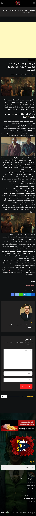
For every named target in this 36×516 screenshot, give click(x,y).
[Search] (2, 3)
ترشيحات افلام (29, 476)
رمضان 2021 (25, 10)
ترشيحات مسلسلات (27, 479)
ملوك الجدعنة (30, 285)
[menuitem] (18, 116)
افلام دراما (30, 488)
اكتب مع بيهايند (28, 495)
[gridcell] (18, 106)
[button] (5, 396)
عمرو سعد (9, 270)
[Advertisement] (18, 40)
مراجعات (30, 482)
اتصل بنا (30, 501)
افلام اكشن (30, 485)
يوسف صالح (30, 74)
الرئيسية (32, 10)
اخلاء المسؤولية (28, 498)
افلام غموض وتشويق (27, 492)
